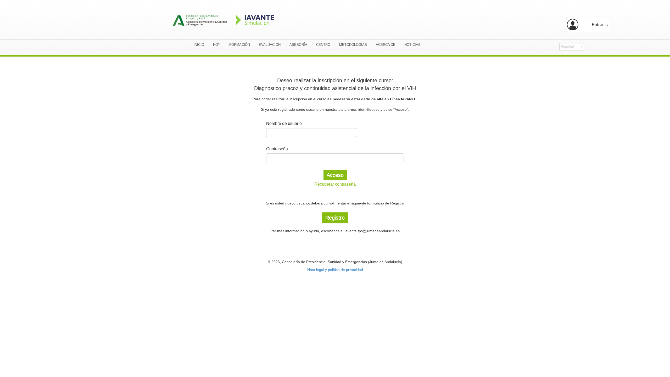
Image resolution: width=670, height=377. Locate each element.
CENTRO (323, 45)
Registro (335, 217)
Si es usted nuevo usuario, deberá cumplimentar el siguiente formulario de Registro (335, 203)
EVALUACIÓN (270, 45)
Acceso (335, 175)
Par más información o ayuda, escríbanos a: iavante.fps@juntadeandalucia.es (335, 231)
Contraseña (277, 149)
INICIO (199, 45)
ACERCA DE (385, 45)
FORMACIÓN (239, 45)
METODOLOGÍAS (353, 45)
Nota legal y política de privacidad (335, 270)
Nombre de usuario (284, 123)
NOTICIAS (412, 45)
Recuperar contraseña (335, 184)
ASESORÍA (298, 45)
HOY (216, 45)
